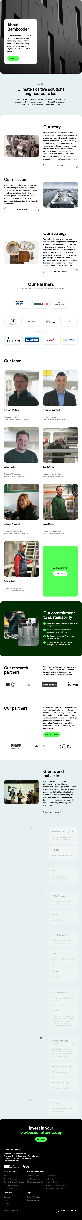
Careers (7, 1203)
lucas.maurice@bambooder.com (54, 534)
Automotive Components (54, 1188)
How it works (60, 165)
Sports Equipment (52, 1182)
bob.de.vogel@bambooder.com (53, 476)
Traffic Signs (50, 1179)
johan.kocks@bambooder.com (14, 476)
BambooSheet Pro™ (33, 1176)
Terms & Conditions (33, 1197)
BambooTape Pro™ (33, 1179)
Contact (7, 1197)
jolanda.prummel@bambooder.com (16, 534)
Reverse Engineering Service (14, 1182)
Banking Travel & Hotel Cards (56, 1185)
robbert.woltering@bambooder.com (16, 419)
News (6, 1200)
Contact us (13, 58)
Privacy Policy (9, 1188)
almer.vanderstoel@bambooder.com (55, 419)
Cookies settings (33, 1200)
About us (7, 1176)
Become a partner (60, 272)
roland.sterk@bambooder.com (14, 591)
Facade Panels (51, 1176)
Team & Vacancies (10, 1179)
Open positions (60, 573)
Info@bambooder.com (11, 1161)
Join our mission (21, 210)
